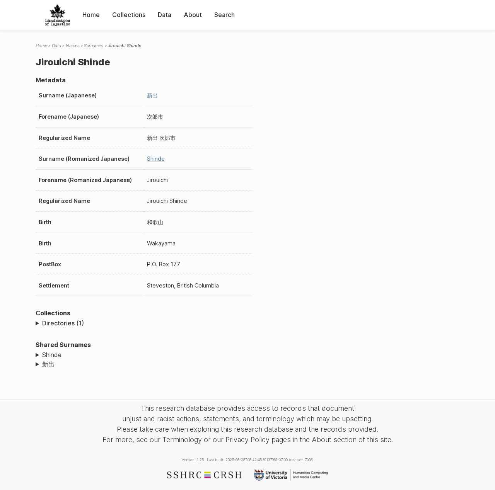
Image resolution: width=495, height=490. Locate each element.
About (193, 15)
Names (73, 45)
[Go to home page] (57, 15)
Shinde (156, 158)
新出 (152, 95)
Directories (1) (63, 323)
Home (91, 15)
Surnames (93, 45)
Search (224, 15)
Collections (128, 15)
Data (164, 15)
